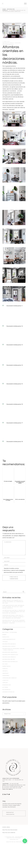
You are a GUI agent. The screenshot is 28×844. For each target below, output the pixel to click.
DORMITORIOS (7, 666)
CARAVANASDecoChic (9, 639)
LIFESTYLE (5, 680)
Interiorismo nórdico (10, 677)
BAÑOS (4, 634)
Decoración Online (9, 659)
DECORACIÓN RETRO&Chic (10, 661)
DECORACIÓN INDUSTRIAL (10, 652)
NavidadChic (7, 689)
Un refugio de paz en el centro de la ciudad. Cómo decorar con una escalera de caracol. (14, 612)
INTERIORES (6, 675)
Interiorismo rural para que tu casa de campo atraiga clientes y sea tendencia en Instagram (13, 617)
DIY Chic (5, 663)
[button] (25, 841)
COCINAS (5, 641)
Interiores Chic (9, 44)
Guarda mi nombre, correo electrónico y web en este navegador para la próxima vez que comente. (14, 570)
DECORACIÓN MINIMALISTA (10, 654)
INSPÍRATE (6, 673)
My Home (5, 687)
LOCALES (5, 682)
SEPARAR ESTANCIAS (9, 691)
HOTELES (5, 668)
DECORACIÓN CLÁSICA (9, 646)
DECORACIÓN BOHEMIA (9, 643)
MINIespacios (7, 684)
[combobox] (14, 713)
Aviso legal (6, 827)
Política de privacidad (10, 829)
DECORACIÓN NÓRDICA (9, 656)
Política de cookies (9, 832)
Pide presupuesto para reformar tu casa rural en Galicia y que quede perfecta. (13, 607)
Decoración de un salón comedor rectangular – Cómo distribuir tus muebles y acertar (14, 621)
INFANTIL (5, 670)
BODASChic (6, 636)
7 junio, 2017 (6, 41)
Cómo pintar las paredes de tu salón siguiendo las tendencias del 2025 (13, 602)
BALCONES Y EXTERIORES (10, 632)
